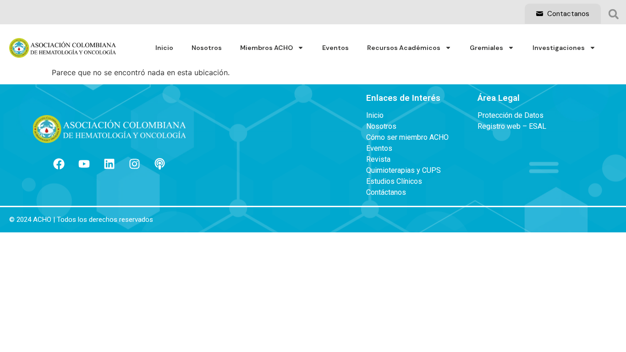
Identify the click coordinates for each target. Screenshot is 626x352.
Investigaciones (559, 48)
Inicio (164, 48)
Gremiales (486, 48)
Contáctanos (386, 192)
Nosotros (207, 48)
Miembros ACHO (266, 48)
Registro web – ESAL (512, 126)
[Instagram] (134, 163)
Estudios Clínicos (394, 181)
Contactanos (567, 13)
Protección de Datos (511, 115)
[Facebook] (59, 163)
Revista (378, 159)
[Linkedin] (109, 163)
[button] (614, 14)
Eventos (335, 48)
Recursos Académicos (403, 48)
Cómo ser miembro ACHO (407, 137)
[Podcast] (159, 163)
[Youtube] (84, 163)
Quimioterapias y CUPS (403, 170)
